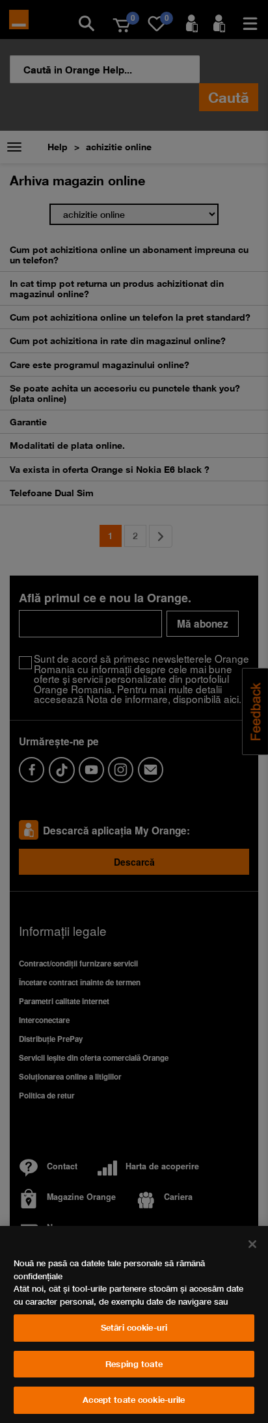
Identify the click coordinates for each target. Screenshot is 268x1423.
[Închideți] (252, 1244)
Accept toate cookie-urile (134, 1399)
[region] (134, 1324)
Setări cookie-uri (134, 1327)
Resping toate (134, 1364)
